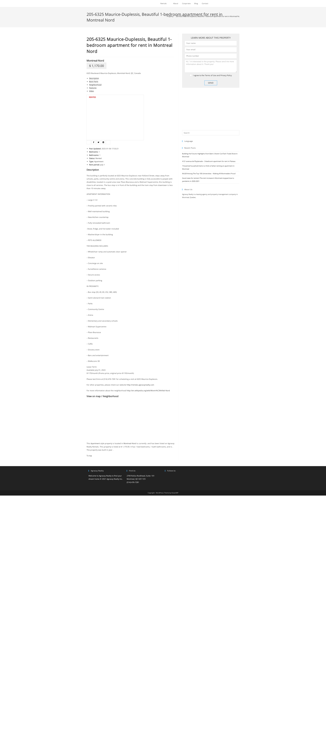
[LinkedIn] (175, 476)
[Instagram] (172, 476)
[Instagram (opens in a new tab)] (228, 4)
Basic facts (93, 81)
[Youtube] (181, 476)
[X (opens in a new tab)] (218, 4)
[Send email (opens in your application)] (238, 4)
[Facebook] (169, 476)
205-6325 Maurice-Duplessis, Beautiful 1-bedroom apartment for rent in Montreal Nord (208, 16)
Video (91, 91)
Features (93, 88)
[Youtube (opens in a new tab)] (235, 4)
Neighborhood (95, 85)
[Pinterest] (178, 476)
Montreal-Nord (95, 60)
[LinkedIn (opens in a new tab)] (232, 4)
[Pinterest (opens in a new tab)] (225, 4)
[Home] (163, 16)
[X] (166, 476)
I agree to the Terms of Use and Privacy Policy (212, 75)
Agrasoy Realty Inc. (115, 479)
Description (94, 78)
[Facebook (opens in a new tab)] (221, 4)
